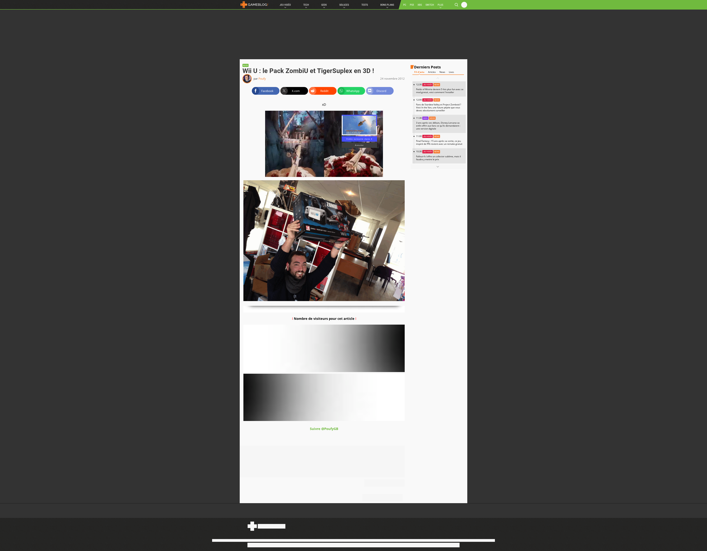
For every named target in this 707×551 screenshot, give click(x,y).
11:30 (438, 123)
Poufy (262, 78)
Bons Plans (387, 4)
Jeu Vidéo (285, 4)
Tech (306, 4)
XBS (420, 4)
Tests (364, 4)
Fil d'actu (419, 72)
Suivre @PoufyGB (324, 428)
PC (404, 4)
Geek (324, 4)
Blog (245, 65)
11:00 (439, 140)
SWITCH (429, 4)
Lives (451, 72)
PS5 (412, 4)
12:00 (438, 105)
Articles (432, 72)
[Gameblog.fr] (254, 4)
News (442, 72)
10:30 (438, 155)
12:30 (439, 88)
